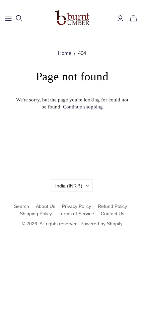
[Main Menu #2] (8, 18)
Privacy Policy (76, 206)
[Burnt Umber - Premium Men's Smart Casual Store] (72, 17)
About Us (45, 206)
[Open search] (19, 18)
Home (64, 53)
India (68, 185)
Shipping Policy (36, 213)
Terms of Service (76, 213)
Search (21, 206)
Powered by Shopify (101, 223)
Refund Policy (112, 206)
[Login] (120, 18)
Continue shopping (83, 106)
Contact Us (112, 213)
